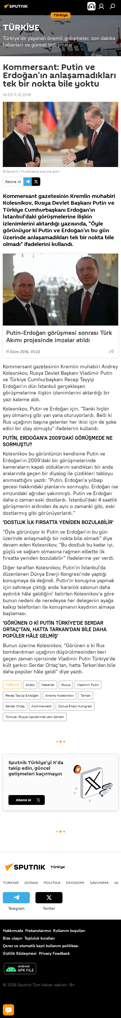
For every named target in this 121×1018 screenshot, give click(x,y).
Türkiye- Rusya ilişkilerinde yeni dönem (34, 717)
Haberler (48, 685)
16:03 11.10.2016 (17, 94)
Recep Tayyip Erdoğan (22, 695)
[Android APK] (20, 969)
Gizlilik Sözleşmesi (20, 953)
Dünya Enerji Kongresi (75, 706)
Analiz (30, 685)
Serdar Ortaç (15, 706)
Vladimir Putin (88, 685)
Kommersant (41, 706)
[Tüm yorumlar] (8, 1009)
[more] (111, 351)
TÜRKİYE (12, 685)
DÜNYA (31, 882)
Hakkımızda (13, 930)
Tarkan (85, 695)
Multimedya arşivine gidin (40, 171)
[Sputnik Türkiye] (17, 8)
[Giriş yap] (101, 6)
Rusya (65, 685)
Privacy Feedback (54, 953)
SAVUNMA (99, 882)
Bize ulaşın (12, 938)
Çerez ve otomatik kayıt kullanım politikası (41, 945)
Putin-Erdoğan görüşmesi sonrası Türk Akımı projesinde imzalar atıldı (59, 336)
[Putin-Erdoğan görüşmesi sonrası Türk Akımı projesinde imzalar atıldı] (60, 290)
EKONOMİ (75, 882)
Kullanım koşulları (69, 930)
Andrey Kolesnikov (59, 695)
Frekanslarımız (38, 930)
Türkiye (11, 882)
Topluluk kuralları (39, 938)
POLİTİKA (52, 882)
